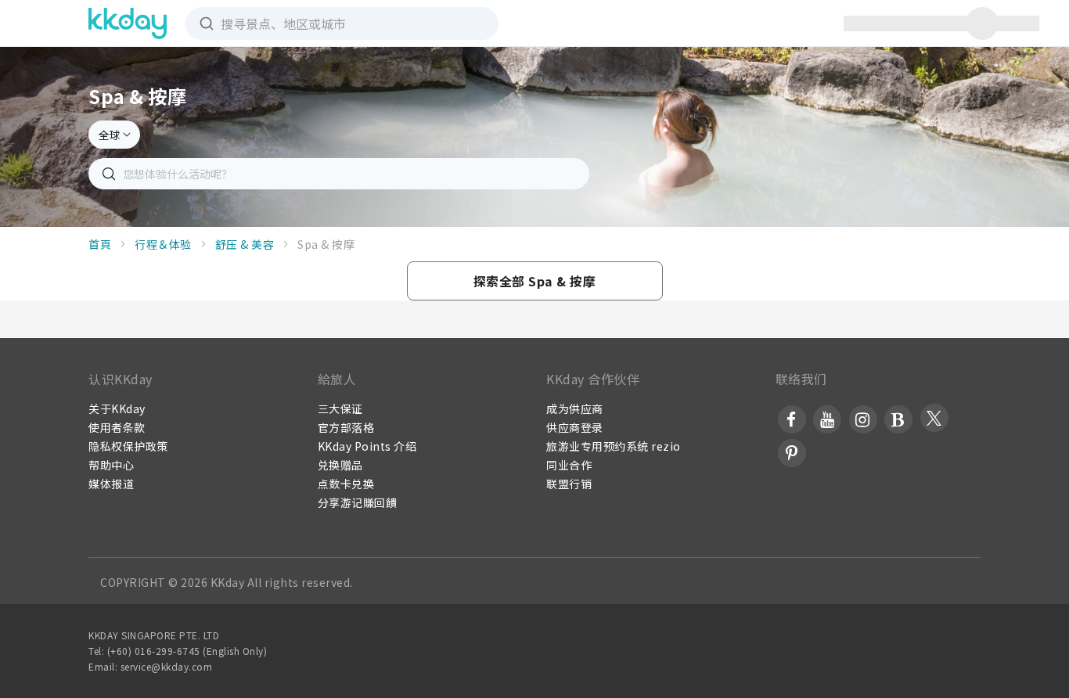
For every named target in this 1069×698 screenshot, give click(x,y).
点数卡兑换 (346, 483)
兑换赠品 (340, 465)
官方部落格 (346, 427)
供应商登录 (574, 427)
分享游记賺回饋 (358, 502)
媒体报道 (111, 483)
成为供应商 (574, 408)
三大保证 (340, 408)
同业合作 (569, 465)
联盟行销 (569, 483)
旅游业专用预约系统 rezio (613, 446)
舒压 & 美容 (245, 244)
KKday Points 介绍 (367, 446)
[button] (535, 280)
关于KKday (117, 408)
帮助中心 (111, 465)
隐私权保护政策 (128, 446)
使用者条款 (117, 427)
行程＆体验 (163, 244)
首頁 (99, 244)
